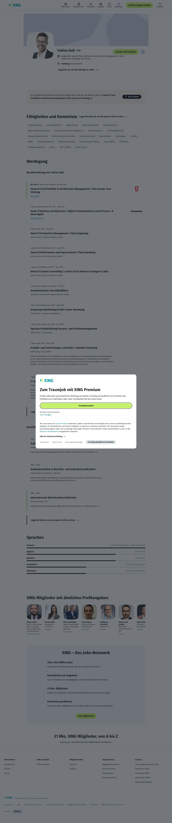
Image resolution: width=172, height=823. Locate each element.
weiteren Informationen (49, 431)
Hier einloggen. (46, 415)
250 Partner (62, 424)
